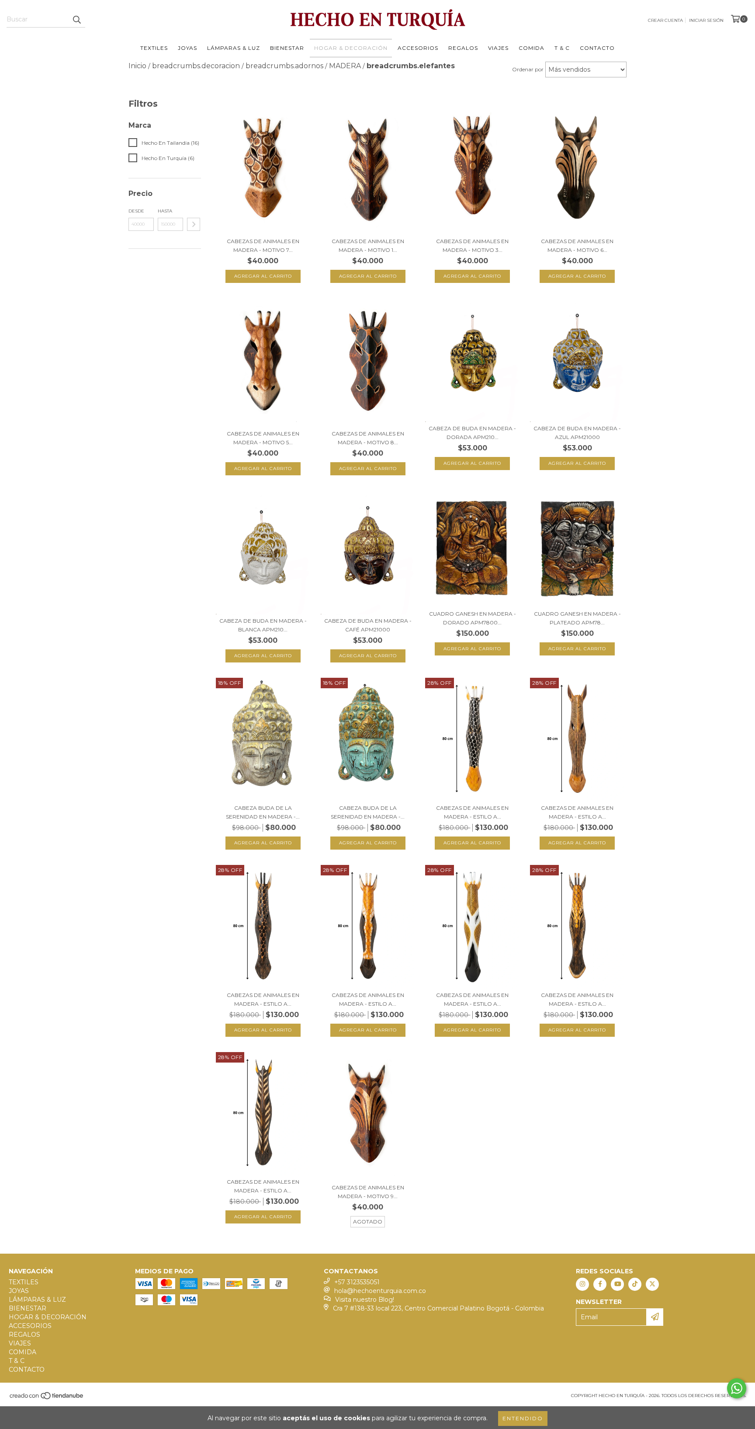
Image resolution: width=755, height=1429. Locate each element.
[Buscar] (76, 20)
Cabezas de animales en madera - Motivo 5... (263, 438)
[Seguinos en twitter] (652, 1284)
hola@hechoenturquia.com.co (380, 1291)
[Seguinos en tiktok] (634, 1284)
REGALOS (463, 48)
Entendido (522, 1418)
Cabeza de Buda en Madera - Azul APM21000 (577, 432)
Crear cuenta (665, 20)
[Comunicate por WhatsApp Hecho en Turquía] (736, 1388)
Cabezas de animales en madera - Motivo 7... (263, 245)
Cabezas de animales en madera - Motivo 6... (577, 245)
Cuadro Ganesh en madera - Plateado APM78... (577, 618)
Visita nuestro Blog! (364, 1300)
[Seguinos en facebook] (599, 1284)
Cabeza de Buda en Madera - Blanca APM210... (263, 625)
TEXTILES (154, 48)
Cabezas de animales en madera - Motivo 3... (472, 245)
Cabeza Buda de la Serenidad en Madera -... (263, 812)
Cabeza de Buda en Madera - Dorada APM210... (472, 432)
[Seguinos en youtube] (617, 1284)
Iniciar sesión (706, 20)
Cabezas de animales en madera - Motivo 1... (368, 245)
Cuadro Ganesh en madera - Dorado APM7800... (472, 618)
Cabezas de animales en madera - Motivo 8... (368, 438)
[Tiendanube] (47, 1398)
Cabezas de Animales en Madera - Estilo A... (472, 812)
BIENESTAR (287, 48)
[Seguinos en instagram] (582, 1284)
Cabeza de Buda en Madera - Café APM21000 (368, 625)
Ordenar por (528, 69)
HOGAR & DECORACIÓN (351, 48)
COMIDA (531, 48)
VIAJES (498, 48)
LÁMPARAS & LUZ (233, 48)
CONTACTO (597, 48)
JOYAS (187, 48)
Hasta (165, 211)
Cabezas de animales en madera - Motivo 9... (368, 1191)
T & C (562, 48)
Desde (136, 211)
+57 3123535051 (357, 1282)
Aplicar (193, 224)
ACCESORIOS (418, 48)
